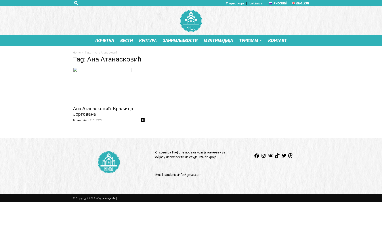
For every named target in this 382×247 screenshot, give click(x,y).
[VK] (270, 157)
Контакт (277, 40)
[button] (76, 3)
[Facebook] (256, 157)
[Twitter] (284, 157)
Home (77, 52)
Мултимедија (218, 40)
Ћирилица (235, 3)
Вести (126, 40)
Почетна (104, 40)
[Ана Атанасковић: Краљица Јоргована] (109, 85)
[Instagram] (263, 157)
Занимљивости (180, 40)
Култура (148, 40)
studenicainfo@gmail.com (182, 174)
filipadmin (80, 120)
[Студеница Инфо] (191, 21)
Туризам (248, 40)
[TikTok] (277, 157)
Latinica (255, 3)
